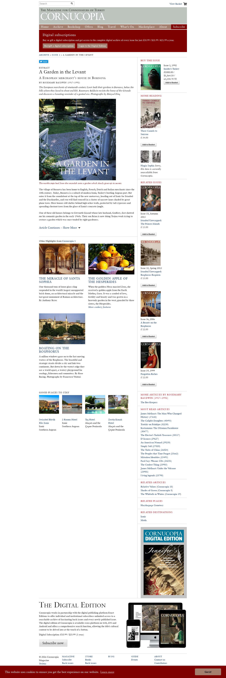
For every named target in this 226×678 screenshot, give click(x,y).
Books (88, 659)
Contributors (160, 663)
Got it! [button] (208, 671)
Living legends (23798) (152, 475)
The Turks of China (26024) (154, 450)
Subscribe (179, 26)
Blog (100, 26)
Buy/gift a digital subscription (58, 45)
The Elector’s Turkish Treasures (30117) (160, 435)
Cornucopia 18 (164, 486)
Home (45, 26)
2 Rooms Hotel (69, 419)
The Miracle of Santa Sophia (59, 280)
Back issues (67, 663)
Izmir (143, 516)
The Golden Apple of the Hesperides (108, 280)
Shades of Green (149, 490)
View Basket (176, 3)
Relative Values (148, 486)
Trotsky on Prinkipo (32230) (155, 424)
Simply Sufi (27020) (150, 446)
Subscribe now (53, 643)
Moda (144, 520)
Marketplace (147, 26)
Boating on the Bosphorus (54, 349)
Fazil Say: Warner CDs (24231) (156, 461)
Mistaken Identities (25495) (154, 457)
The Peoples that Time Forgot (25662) (159, 453)
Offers (89, 26)
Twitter (42, 663)
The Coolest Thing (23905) (154, 464)
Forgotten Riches (149, 374)
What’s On (127, 26)
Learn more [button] (107, 672)
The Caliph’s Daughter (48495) (156, 420)
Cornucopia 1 (69, 241)
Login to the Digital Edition (92, 45)
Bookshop (74, 26)
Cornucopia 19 (173, 494)
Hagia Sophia (147, 165)
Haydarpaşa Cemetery (152, 505)
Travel (112, 26)
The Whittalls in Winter (152, 494)
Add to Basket (171, 82)
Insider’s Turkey (171, 68)
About (163, 26)
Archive (58, 26)
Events (134, 659)
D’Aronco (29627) (150, 438)
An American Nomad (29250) (155, 442)
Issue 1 (56, 55)
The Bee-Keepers (149, 402)
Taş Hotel (90, 419)
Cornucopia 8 (165, 490)
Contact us (159, 659)
